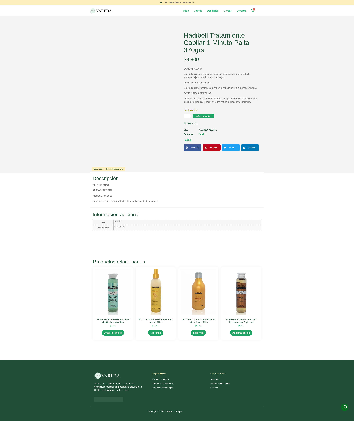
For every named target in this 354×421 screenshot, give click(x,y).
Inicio (186, 10)
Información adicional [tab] (114, 169)
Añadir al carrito (203, 116)
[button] (192, 147)
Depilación (213, 10)
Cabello (198, 10)
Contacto (241, 10)
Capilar (202, 134)
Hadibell (188, 140)
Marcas (227, 10)
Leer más (155, 332)
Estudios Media (195, 411)
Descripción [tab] (98, 169)
